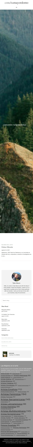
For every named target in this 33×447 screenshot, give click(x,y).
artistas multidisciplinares (16, 411)
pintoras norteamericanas (8, 435)
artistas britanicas (8, 381)
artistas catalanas (9, 383)
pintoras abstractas (6, 421)
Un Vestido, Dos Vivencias (8, 314)
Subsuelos (4, 328)
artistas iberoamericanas (15, 399)
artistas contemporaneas (24, 385)
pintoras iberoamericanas (10, 431)
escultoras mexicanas (7, 338)
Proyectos (4, 345)
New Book (11, 353)
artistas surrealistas (20, 416)
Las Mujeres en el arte (9, 366)
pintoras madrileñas (23, 433)
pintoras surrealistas (21, 435)
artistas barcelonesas (20, 379)
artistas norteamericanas (12, 414)
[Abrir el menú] (16, 7)
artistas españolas (11, 389)
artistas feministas (13, 394)
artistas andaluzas (7, 377)
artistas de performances (7, 387)
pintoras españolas (10, 425)
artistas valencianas (20, 418)
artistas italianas (5, 401)
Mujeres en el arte (7, 244)
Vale (16, 444)
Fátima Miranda (7, 247)
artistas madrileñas (10, 407)
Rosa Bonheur (5, 324)
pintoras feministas (21, 428)
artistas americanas (22, 375)
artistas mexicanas (7, 408)
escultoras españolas (8, 419)
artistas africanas (16, 373)
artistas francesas (8, 397)
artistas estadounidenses (9, 391)
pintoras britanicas (7, 423)
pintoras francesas (7, 429)
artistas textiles (7, 418)
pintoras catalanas (18, 423)
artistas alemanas (7, 375)
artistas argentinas (18, 377)
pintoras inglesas (25, 431)
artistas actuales (6, 373)
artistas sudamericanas (7, 416)
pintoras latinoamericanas (8, 433)
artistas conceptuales (9, 385)
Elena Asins (4, 319)
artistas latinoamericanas (13, 404)
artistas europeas (23, 391)
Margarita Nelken (6, 309)
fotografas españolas (23, 419)
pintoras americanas (17, 421)
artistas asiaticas (7, 379)
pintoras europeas (6, 427)
